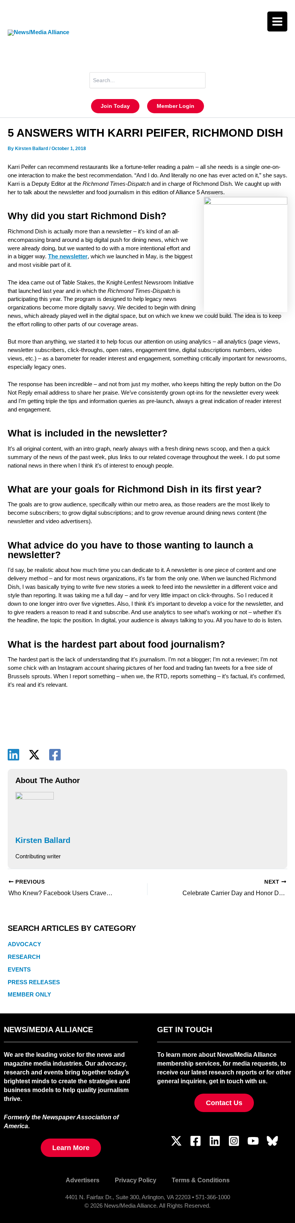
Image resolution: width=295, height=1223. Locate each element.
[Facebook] (55, 754)
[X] (34, 754)
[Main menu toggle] (277, 21)
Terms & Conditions (201, 1180)
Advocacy (24, 944)
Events (19, 970)
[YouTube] (253, 1141)
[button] (115, 106)
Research (24, 957)
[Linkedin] (13, 754)
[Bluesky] (272, 1141)
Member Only (29, 995)
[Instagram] (234, 1141)
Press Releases (34, 982)
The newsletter (68, 256)
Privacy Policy (135, 1180)
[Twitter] (176, 1141)
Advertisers (82, 1180)
